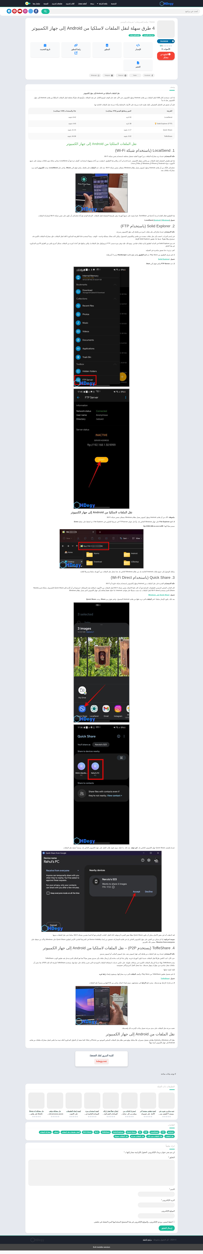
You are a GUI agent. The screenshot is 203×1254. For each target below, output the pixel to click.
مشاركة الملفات (45, 1132)
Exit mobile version (101, 1247)
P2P (145, 1132)
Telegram (107, 75)
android (171, 1132)
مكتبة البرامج (103, 3)
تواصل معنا (36, 3)
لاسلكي (56, 1132)
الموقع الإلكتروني (168, 1211)
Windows (165, 220)
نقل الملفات (170, 1136)
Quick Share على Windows (158, 595)
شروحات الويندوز (127, 22)
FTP (163, 1132)
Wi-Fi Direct (87, 1132)
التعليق (171, 1157)
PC (140, 1132)
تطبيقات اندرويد (57, 3)
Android (157, 220)
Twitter (135, 75)
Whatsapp (94, 75)
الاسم (172, 1189)
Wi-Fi (97, 1132)
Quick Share (131, 1132)
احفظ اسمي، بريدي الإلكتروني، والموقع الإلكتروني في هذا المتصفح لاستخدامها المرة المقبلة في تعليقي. (133, 1222)
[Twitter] (30, 11)
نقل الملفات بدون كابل (154, 1136)
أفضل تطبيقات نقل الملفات (71, 1132)
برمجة (92, 3)
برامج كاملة (147, 1240)
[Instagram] (25, 11)
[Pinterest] (14, 11)
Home (152, 22)
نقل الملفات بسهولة (121, 1136)
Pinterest (120, 75)
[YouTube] (20, 11)
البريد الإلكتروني (168, 1200)
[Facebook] (36, 11)
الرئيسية (113, 3)
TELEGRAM (164, 41)
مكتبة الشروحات (141, 22)
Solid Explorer (118, 1132)
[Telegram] (9, 11)
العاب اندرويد (70, 3)
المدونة (46, 3)
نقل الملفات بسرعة (137, 1136)
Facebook (147, 75)
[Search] (45, 11)
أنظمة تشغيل (82, 3)
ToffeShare (106, 1132)
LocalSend (154, 1132)
